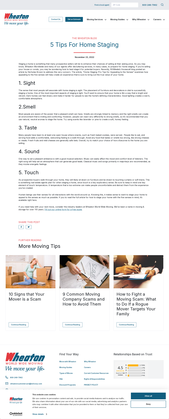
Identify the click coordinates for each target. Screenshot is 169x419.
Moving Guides (117, 19)
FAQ (61, 379)
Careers (157, 19)
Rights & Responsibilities (94, 379)
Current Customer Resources (96, 373)
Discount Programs (67, 385)
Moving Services (95, 19)
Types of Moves (66, 373)
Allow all (148, 396)
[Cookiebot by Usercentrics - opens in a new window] (16, 414)
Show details (38, 414)
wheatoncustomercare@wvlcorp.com (26, 384)
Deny (148, 404)
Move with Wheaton (67, 362)
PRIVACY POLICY (91, 385)
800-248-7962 (149, 5)
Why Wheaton (139, 19)
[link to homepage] (16, 19)
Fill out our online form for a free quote (63, 209)
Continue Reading (18, 325)
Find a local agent (102, 5)
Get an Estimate (74, 19)
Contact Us (55, 19)
